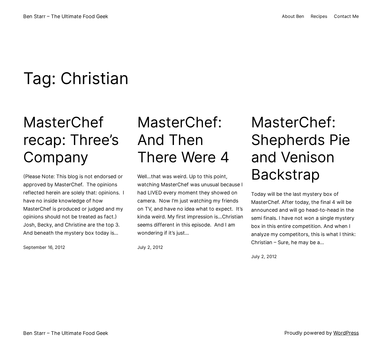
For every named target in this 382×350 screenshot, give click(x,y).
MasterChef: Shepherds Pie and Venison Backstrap (300, 148)
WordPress (346, 333)
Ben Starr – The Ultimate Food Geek (65, 16)
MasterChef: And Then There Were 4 (183, 140)
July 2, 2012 (150, 247)
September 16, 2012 (44, 247)
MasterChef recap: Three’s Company (71, 140)
